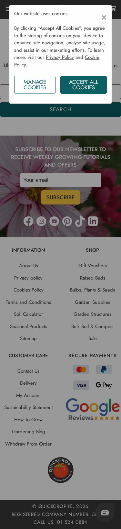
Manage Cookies (35, 84)
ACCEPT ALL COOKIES (83, 84)
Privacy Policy (60, 57)
